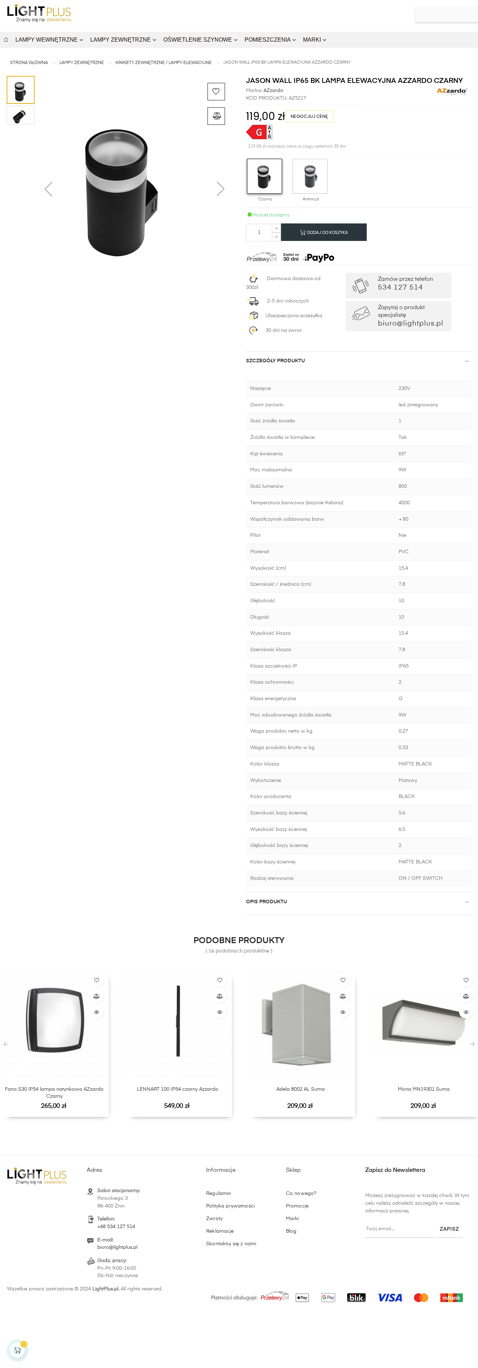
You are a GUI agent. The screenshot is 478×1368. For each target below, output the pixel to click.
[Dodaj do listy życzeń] (216, 91)
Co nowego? (301, 1193)
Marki (292, 1218)
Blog (291, 1231)
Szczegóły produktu (275, 360)
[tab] (358, 362)
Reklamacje (220, 1231)
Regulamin (218, 1193)
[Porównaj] (216, 116)
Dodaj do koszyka (327, 232)
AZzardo (272, 90)
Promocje (297, 1206)
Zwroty (214, 1218)
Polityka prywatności (230, 1206)
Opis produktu (266, 901)
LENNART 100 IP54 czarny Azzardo (177, 1089)
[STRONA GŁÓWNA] (6, 38)
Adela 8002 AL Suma (300, 1089)
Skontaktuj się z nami (231, 1243)
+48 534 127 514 (116, 1226)
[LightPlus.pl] (338, 1293)
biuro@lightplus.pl (117, 1247)
